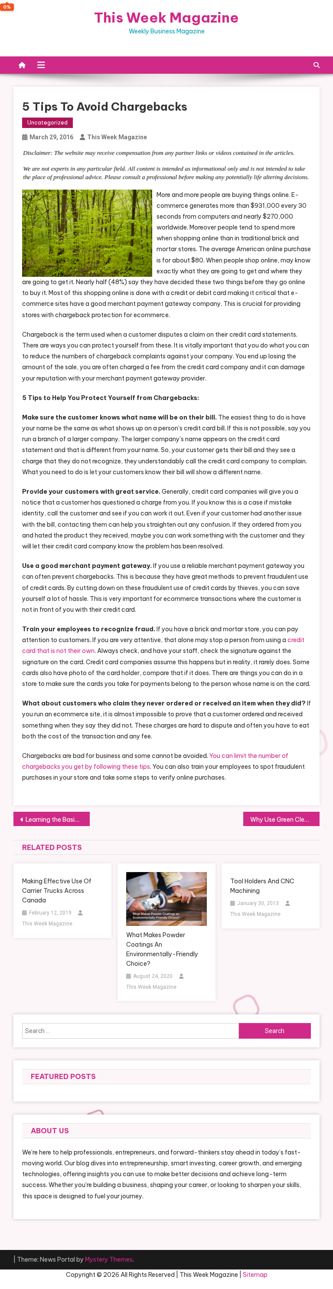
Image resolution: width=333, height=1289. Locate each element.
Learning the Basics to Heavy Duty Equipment (58, 819)
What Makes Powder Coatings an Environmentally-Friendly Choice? (162, 949)
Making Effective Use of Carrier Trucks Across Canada (56, 890)
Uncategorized (47, 122)
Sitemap (255, 1275)
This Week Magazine (166, 17)
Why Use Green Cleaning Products (285, 819)
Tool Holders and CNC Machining (262, 886)
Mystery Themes (109, 1259)
